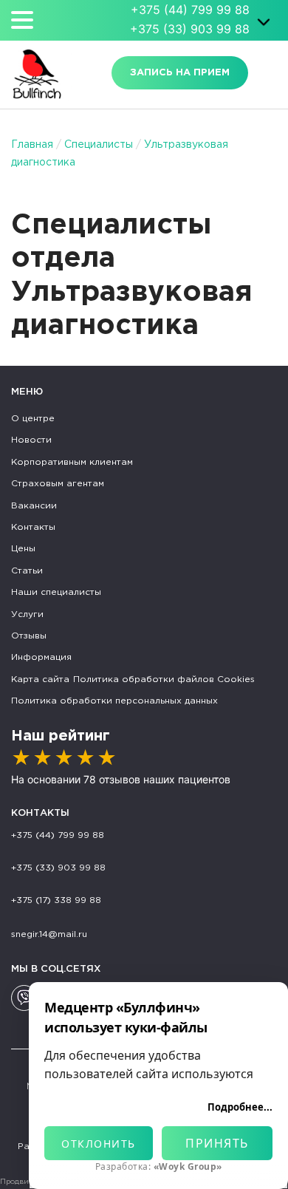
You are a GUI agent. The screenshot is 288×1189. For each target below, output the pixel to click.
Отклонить (98, 1144)
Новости (31, 440)
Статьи (27, 571)
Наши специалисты (56, 592)
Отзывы (29, 636)
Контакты (33, 527)
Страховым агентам (57, 484)
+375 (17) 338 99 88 (56, 900)
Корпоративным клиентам (72, 462)
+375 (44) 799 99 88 (190, 9)
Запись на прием (180, 73)
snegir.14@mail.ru (49, 934)
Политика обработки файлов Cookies (164, 679)
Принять (217, 1143)
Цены (23, 549)
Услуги (27, 614)
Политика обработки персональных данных (114, 701)
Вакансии (34, 506)
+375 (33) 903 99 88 (190, 28)
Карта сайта (40, 679)
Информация (41, 657)
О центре (33, 419)
